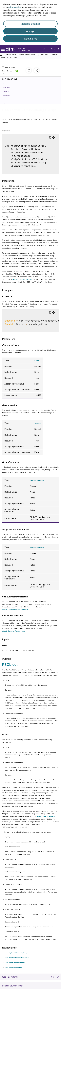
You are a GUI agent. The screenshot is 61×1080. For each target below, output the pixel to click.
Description (6, 87)
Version (37, 423)
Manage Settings (30, 23)
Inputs (5, 100)
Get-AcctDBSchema (13, 968)
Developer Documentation (23, 49)
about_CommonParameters (13, 631)
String (36, 360)
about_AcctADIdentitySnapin (17, 953)
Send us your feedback (12, 986)
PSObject (10, 665)
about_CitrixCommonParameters (16, 610)
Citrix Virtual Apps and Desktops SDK (21, 55)
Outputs (5, 104)
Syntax (5, 83)
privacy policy (14, 7)
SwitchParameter (37, 480)
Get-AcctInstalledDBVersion (17, 958)
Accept (30, 31)
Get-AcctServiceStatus (22, 279)
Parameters (6, 95)
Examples (6, 91)
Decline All (30, 38)
